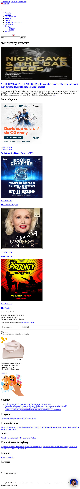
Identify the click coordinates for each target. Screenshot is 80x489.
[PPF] (5, 481)
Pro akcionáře (16, 438)
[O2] (4, 471)
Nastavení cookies (12, 429)
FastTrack (14, 2)
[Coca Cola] (22, 471)
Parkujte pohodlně (30, 418)
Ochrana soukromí (45, 427)
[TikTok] (11, 35)
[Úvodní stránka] (6, 7)
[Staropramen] (12, 471)
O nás (7, 26)
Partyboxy (4, 447)
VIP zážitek (9, 18)
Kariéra (11, 30)
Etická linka (10, 457)
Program (8, 15)
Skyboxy (39, 447)
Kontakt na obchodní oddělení (53, 447)
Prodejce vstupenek (16, 418)
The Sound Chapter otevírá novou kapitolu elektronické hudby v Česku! (28, 408)
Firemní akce (73, 447)
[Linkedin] (6, 35)
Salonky (65, 447)
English (6, 4)
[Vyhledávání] (16, 35)
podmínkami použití (27, 323)
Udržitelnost (9, 24)
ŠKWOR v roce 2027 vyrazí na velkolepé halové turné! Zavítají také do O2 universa (33, 410)
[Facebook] (2, 35)
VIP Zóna (4, 448)
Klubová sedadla (30, 447)
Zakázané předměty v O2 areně (28, 427)
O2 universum (5, 2)
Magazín (12, 28)
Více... (55, 95)
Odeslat (25, 327)
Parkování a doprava (64, 427)
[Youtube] (8, 487)
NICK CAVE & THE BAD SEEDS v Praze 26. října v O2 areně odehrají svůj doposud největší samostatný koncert (39, 85)
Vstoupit (3, 373)
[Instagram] (4, 35)
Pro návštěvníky (10, 17)
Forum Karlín (22, 2)
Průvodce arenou (6, 438)
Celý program (5, 418)
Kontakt (7, 31)
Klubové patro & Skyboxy (13, 22)
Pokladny (54, 427)
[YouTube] (9, 35)
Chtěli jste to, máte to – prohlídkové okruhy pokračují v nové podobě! (28, 404)
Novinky (8, 13)
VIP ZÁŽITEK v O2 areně (17, 448)
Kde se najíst (26, 438)
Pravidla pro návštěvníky (9, 427)
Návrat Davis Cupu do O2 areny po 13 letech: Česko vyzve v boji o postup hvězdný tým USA (36, 406)
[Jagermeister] (30, 471)
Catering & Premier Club (16, 447)
